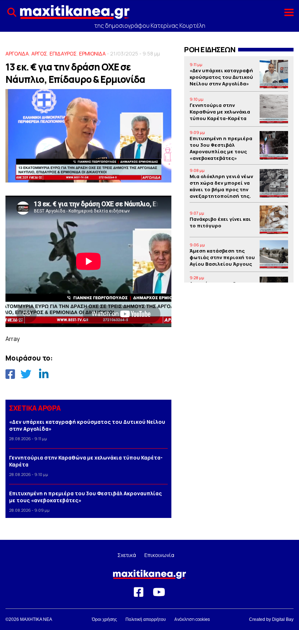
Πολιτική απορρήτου (145, 619)
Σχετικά (126, 555)
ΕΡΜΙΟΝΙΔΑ (92, 53)
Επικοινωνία (159, 555)
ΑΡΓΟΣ (39, 53)
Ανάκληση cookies (192, 619)
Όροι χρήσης (104, 619)
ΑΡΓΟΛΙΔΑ (17, 53)
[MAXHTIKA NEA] (74, 15)
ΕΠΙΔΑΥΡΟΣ (63, 53)
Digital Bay (283, 619)
